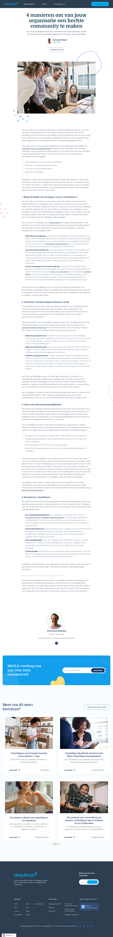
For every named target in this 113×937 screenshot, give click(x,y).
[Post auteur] (55, 620)
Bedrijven (51, 907)
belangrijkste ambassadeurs (32, 490)
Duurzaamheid (38, 904)
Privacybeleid (18, 915)
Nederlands (9, 935)
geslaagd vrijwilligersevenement (34, 328)
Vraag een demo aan (100, 4)
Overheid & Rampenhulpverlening (71, 904)
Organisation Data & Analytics (56, 244)
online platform (55, 223)
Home (16, 904)
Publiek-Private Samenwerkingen (70, 910)
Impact (28, 915)
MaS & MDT (52, 911)
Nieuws (28, 911)
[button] (30, 4)
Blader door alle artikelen (97, 707)
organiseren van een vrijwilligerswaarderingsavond (44, 517)
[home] (11, 4)
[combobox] (9, 935)
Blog (27, 904)
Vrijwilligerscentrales (55, 904)
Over (15, 907)
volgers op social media (59, 272)
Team (27, 907)
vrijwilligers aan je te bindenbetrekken (36, 148)
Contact (16, 911)
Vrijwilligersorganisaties (72, 914)
